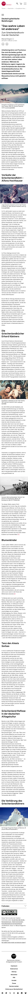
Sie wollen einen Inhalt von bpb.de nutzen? (14, 942)
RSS (14, 977)
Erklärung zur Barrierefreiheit (13, 989)
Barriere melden (14, 986)
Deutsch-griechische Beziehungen (10, 20)
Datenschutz (14, 969)
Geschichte (11, 8)
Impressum (14, 966)
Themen (4, 8)
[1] (18, 534)
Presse (14, 983)
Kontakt (14, 980)
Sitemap (14, 971)
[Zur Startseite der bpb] (7, 5)
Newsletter (14, 974)
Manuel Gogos (8, 39)
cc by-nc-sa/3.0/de (10, 107)
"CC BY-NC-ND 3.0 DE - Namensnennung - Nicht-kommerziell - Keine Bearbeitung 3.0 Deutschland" (13, 921)
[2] (14, 594)
